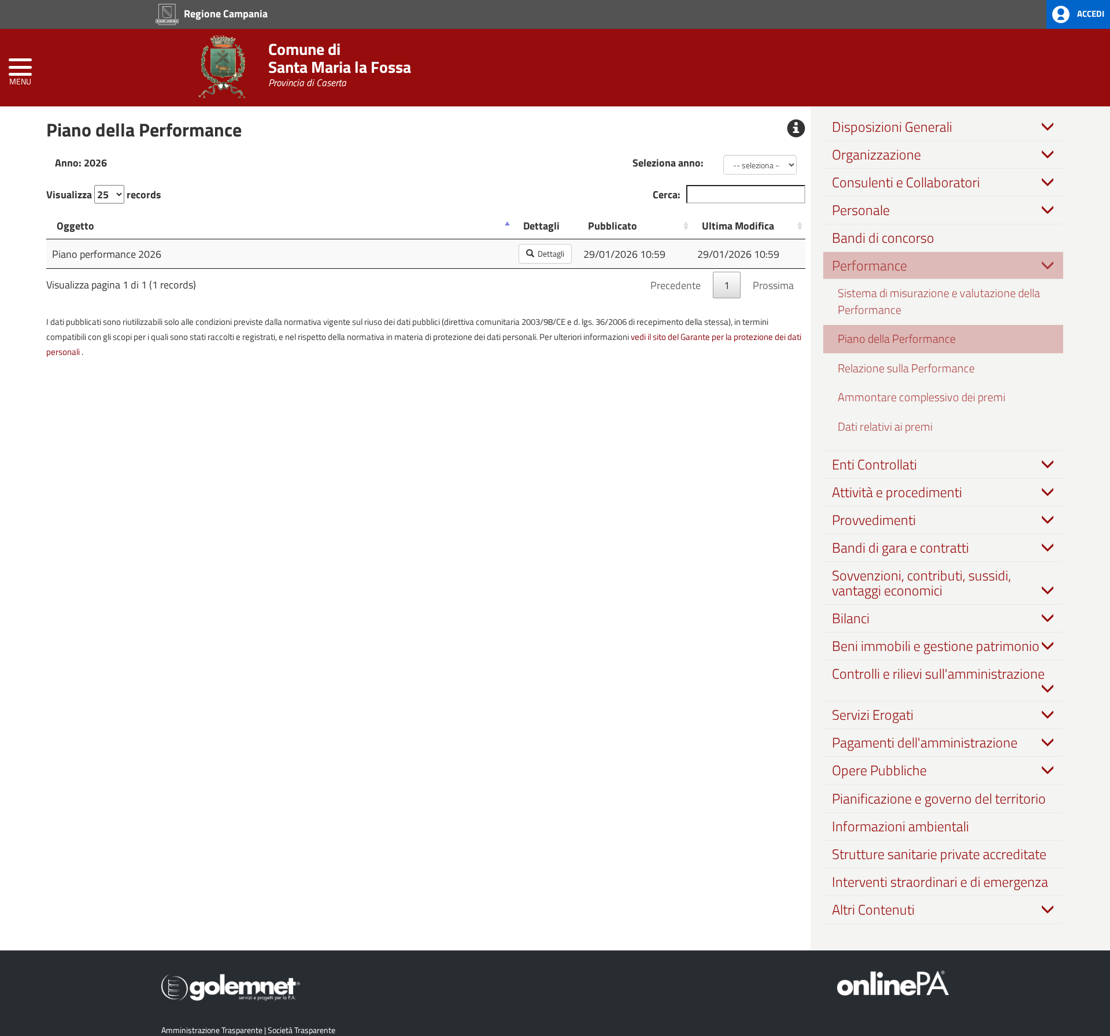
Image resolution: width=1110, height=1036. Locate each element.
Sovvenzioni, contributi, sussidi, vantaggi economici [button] (921, 583)
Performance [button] (869, 265)
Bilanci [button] (851, 618)
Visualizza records (103, 194)
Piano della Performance (897, 338)
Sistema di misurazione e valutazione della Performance (939, 301)
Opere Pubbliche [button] (879, 770)
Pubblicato (612, 225)
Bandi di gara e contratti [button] (900, 547)
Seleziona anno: (668, 162)
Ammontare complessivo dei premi (921, 397)
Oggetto (75, 225)
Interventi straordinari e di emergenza (940, 881)
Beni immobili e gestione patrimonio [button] (935, 645)
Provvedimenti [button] (874, 519)
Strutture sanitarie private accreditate (939, 853)
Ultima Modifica (738, 225)
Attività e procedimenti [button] (897, 492)
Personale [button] (861, 209)
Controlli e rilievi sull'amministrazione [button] (938, 673)
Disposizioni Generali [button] (892, 126)
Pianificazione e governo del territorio (939, 798)
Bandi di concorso (883, 237)
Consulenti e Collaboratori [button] (906, 182)
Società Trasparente (301, 1030)
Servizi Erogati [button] (872, 714)
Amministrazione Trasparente (211, 1030)
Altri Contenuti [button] (873, 909)
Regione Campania (225, 13)
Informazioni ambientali (900, 826)
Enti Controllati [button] (874, 464)
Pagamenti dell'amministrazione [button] (925, 742)
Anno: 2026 (81, 162)
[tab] (943, 126)
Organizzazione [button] (876, 154)
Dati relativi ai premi (885, 426)
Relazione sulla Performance (906, 368)
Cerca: (666, 194)
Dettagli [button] (549, 253)
